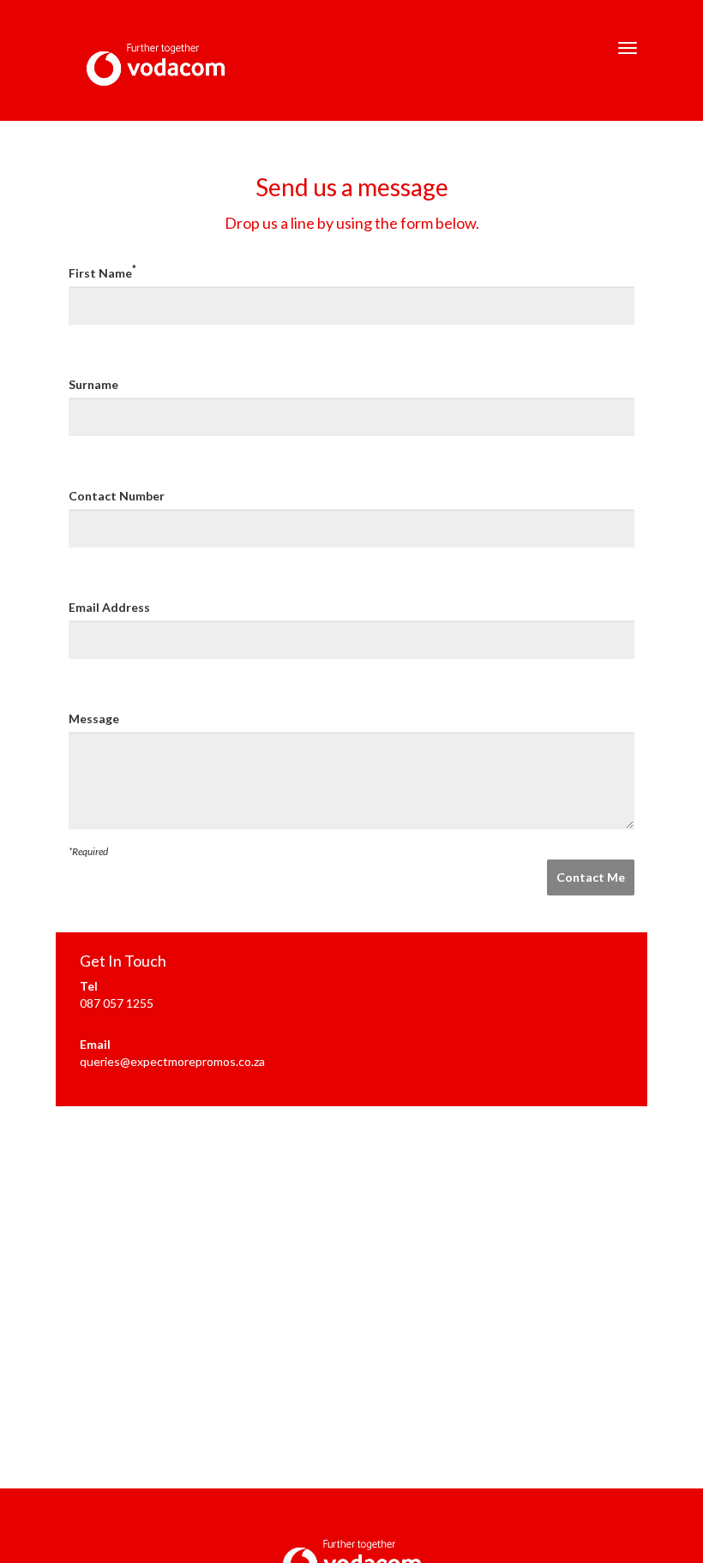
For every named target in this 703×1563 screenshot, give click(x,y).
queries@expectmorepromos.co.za (172, 1061)
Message (94, 718)
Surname (93, 384)
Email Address (109, 607)
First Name (102, 272)
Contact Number (117, 495)
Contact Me (590, 877)
